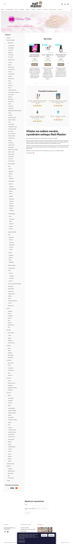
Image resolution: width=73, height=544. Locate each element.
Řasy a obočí (10, 363)
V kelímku (11, 196)
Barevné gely (11, 473)
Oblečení (10, 456)
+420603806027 (7, 529)
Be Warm (10, 97)
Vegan (9, 335)
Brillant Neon (11, 67)
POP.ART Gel (11, 291)
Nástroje (10, 441)
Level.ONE (11, 276)
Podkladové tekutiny (12, 387)
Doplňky (9, 458)
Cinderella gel (11, 45)
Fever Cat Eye (11, 161)
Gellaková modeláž (12, 232)
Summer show (11, 145)
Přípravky (9, 378)
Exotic (9, 81)
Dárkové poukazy (10, 463)
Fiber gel (11, 203)
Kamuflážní (11, 178)
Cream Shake (11, 124)
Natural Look (11, 78)
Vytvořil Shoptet (66, 542)
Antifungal (10, 390)
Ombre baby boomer (12, 300)
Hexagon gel (11, 48)
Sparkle (10, 140)
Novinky (8, 37)
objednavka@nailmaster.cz (9, 527)
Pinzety (10, 451)
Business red (11, 101)
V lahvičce (11, 184)
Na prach (10, 402)
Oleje (9, 373)
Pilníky (9, 350)
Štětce (9, 395)
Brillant (10, 64)
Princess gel (11, 54)
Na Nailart (10, 400)
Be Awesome (11, 94)
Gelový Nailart (11, 288)
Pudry (9, 270)
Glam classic (11, 108)
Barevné (10, 281)
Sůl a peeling (10, 355)
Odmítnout (44, 535)
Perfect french (11, 138)
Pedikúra (9, 345)
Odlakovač (10, 340)
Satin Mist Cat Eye (12, 129)
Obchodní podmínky (25, 527)
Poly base (11, 247)
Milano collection (12, 119)
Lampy (9, 454)
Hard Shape (11, 219)
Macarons (10, 85)
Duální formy (10, 286)
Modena (11, 191)
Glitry (9, 320)
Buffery (9, 415)
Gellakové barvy (11, 59)
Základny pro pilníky (12, 419)
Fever (9, 122)
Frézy (9, 424)
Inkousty (10, 322)
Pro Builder (11, 210)
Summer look (11, 156)
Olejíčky (9, 338)
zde (23, 538)
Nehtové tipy (11, 305)
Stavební (11, 239)
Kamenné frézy (11, 436)
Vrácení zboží (23, 531)
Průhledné (11, 171)
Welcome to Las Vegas (13, 149)
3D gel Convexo (11, 293)
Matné (10, 176)
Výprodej (9, 466)
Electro (9, 87)
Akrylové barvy (11, 325)
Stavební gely (11, 181)
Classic (9, 103)
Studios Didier (11, 74)
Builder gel (11, 206)
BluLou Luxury (11, 152)
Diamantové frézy (12, 432)
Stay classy (10, 142)
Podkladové (11, 237)
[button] (3, 22)
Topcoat (10, 168)
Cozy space (10, 106)
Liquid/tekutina (11, 268)
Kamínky (10, 318)
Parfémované (11, 370)
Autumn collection (12, 90)
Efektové (11, 173)
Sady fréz (10, 427)
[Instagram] (8, 531)
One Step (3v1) (11, 69)
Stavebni (11, 273)
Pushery (10, 449)
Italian (9, 113)
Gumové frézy (11, 434)
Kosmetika (9, 360)
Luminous (10, 115)
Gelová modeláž (11, 163)
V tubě (10, 216)
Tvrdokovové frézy (12, 429)
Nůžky (9, 444)
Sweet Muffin (11, 147)
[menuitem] (2, 9)
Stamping (10, 311)
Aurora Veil (10, 158)
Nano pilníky (10, 357)
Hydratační (10, 368)
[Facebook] (5, 531)
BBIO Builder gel (12, 189)
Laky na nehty (11, 332)
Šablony (9, 422)
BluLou (10, 193)
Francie (10, 303)
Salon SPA (10, 375)
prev (27, 63)
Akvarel (9, 313)
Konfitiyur (11, 186)
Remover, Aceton (11, 383)
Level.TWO (11, 278)
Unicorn (10, 83)
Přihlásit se (28, 512)
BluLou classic (11, 154)
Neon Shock (10, 131)
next (68, 63)
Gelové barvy (11, 43)
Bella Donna (10, 99)
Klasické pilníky (11, 408)
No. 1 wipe (10, 57)
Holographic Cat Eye (12, 126)
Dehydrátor (10, 385)
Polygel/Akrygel (11, 213)
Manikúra (9, 330)
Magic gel (10, 52)
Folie (9, 327)
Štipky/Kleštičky (11, 446)
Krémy (9, 348)
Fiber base (11, 242)
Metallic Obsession (12, 117)
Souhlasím (51, 535)
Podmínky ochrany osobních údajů (28, 529)
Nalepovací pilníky (12, 410)
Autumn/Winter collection (14, 92)
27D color (10, 62)
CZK (4, 4)
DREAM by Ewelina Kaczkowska (14, 110)
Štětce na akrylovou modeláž (14, 283)
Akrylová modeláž (11, 265)
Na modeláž (10, 398)
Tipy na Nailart (11, 439)
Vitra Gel (10, 71)
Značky (8, 480)
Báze (9, 475)
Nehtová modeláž (11, 40)
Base (9, 166)
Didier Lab (11, 223)
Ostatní (11, 249)
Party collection (11, 133)
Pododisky (10, 353)
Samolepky (10, 315)
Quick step (10, 50)
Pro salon (9, 392)
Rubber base (12, 244)
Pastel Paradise (11, 135)
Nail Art (8, 308)
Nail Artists (11, 199)
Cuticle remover (11, 342)
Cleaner (9, 380)
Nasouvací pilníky (12, 413)
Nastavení (22, 541)
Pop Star (10, 76)
